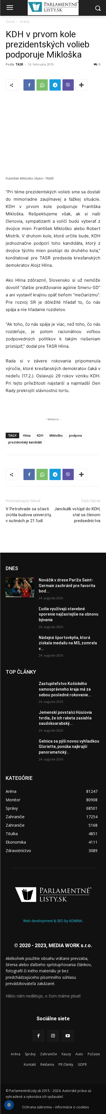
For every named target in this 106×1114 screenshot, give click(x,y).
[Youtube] (68, 1036)
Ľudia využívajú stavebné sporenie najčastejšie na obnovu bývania (68, 614)
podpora (75, 435)
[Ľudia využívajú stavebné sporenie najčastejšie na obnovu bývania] (20, 616)
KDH (40, 435)
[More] (81, 85)
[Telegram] (55, 85)
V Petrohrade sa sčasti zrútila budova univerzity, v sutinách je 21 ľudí (28, 514)
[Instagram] (53, 1036)
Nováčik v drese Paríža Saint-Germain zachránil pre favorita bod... (67, 585)
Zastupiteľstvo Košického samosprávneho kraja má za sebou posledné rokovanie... (65, 689)
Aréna (24, 21)
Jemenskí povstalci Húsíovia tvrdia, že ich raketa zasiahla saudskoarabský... (65, 718)
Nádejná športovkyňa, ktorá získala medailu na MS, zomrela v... (68, 643)
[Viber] (68, 85)
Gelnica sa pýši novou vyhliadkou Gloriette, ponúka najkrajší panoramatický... (69, 746)
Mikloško (56, 435)
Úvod (10, 21)
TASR (19, 64)
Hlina (27, 435)
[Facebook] (29, 85)
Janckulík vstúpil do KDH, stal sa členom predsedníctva (77, 514)
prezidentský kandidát (25, 442)
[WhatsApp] (42, 85)
